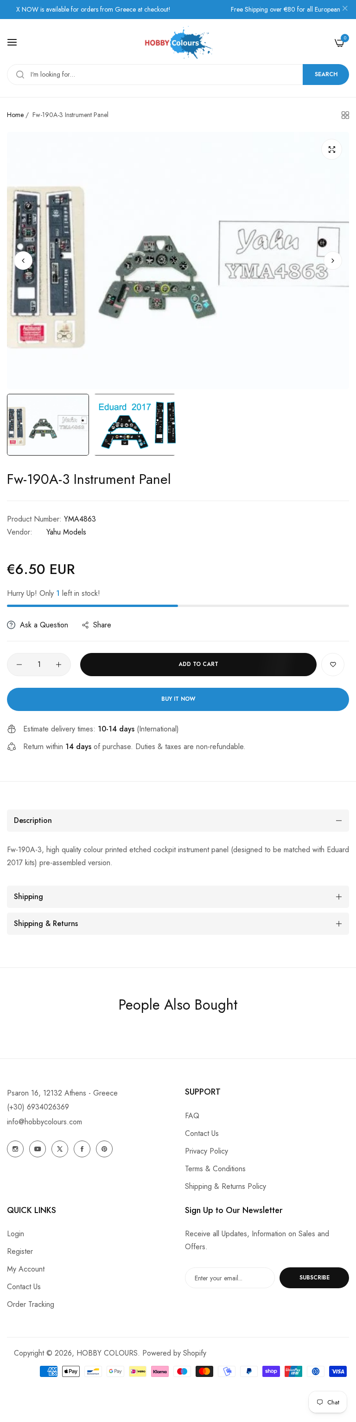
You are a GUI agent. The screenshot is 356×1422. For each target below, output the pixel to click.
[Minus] (19, 664)
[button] (333, 260)
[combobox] (178, 74)
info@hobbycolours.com (44, 1121)
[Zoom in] (331, 149)
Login (15, 1233)
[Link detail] (15, 1149)
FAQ (192, 1115)
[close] (345, 9)
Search (326, 74)
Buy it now (178, 699)
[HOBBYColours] (178, 42)
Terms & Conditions (215, 1168)
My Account (25, 1269)
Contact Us (202, 1133)
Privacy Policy (206, 1151)
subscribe (314, 1277)
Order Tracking (30, 1304)
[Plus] (59, 664)
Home (15, 114)
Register (20, 1251)
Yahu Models (66, 532)
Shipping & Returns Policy (225, 1186)
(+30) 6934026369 (38, 1107)
